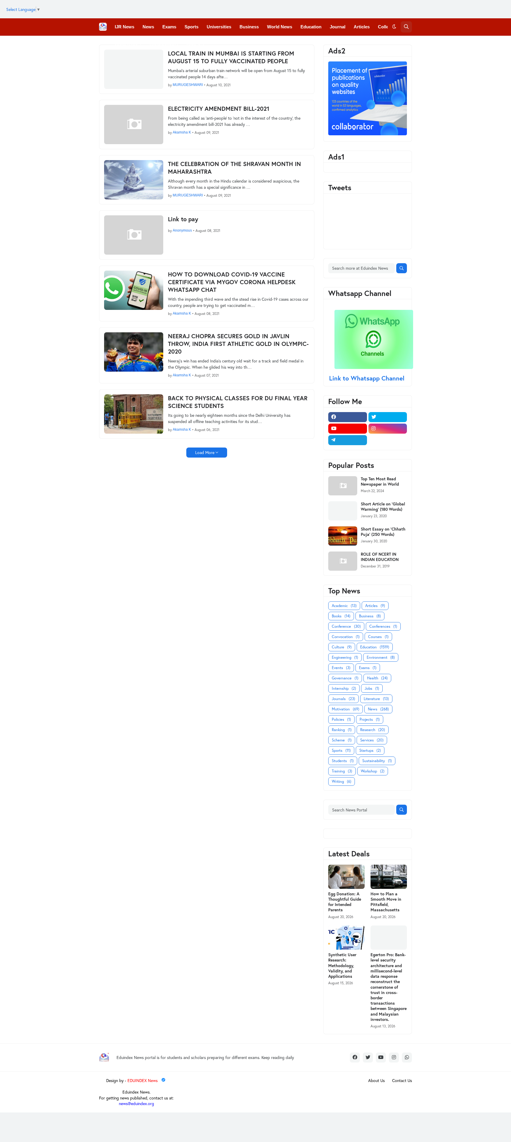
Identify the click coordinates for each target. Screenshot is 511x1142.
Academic (344, 605)
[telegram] (347, 440)
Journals (343, 698)
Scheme (342, 740)
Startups (370, 750)
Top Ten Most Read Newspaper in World (380, 481)
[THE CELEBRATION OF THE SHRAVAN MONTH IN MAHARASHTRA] (133, 179)
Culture (342, 647)
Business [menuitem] (249, 26)
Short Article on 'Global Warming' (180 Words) (383, 506)
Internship (344, 688)
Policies (341, 719)
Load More (204, 452)
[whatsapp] (407, 1057)
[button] (394, 26)
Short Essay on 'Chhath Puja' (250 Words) (383, 531)
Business (370, 616)
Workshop (372, 771)
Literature (376, 698)
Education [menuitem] (310, 26)
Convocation (346, 636)
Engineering (345, 657)
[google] (387, 440)
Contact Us (402, 1080)
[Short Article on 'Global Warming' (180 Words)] (342, 510)
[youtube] (347, 429)
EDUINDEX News (143, 1080)
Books (341, 616)
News (378, 709)
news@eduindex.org (136, 1103)
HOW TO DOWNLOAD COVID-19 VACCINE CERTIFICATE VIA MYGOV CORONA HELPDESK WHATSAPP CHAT (232, 282)
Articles (375, 605)
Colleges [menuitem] (387, 26)
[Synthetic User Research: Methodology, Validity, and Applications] (346, 937)
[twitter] (387, 417)
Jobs (372, 688)
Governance (345, 678)
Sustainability (377, 760)
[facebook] (347, 417)
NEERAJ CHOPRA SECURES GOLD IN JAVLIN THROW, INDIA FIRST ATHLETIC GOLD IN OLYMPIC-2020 (238, 343)
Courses (378, 636)
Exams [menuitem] (169, 26)
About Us (376, 1080)
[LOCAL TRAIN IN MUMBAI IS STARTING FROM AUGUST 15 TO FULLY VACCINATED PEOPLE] (133, 69)
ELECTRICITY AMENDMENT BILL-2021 (218, 109)
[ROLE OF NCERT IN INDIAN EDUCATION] (342, 561)
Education (374, 647)
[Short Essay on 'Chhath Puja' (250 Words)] (342, 536)
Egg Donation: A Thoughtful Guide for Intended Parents (344, 902)
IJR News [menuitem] (124, 26)
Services (372, 740)
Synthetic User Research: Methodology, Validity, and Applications (342, 965)
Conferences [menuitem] (128, 43)
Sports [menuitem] (191, 26)
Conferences (383, 626)
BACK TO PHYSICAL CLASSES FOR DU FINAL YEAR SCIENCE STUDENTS (238, 402)
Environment (381, 657)
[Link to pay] (133, 235)
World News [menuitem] (279, 26)
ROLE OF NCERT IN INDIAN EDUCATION (380, 557)
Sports (341, 750)
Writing (341, 781)
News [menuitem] (148, 26)
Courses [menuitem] (195, 43)
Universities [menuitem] (219, 26)
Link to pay (183, 219)
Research (372, 729)
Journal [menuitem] (337, 26)
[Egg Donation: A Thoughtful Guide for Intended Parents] (346, 877)
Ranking (342, 729)
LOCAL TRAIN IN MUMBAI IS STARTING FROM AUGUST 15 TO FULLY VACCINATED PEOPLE (231, 57)
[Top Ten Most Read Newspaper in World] (342, 485)
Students (343, 760)
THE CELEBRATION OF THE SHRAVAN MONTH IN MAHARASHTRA (234, 167)
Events (341, 667)
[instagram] (387, 429)
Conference (346, 626)
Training (342, 771)
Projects (370, 719)
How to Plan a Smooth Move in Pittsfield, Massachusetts (386, 902)
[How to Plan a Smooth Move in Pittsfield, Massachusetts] (389, 877)
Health (377, 678)
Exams (367, 667)
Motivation (345, 709)
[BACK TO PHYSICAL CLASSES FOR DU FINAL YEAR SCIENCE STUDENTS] (133, 414)
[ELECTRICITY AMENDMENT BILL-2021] (133, 124)
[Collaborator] (367, 133)
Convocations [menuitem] (163, 43)
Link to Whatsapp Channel (367, 378)
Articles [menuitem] (362, 26)
